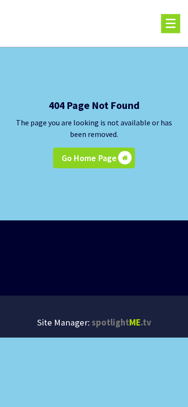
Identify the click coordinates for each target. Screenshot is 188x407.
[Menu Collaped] (170, 23)
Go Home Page (89, 157)
